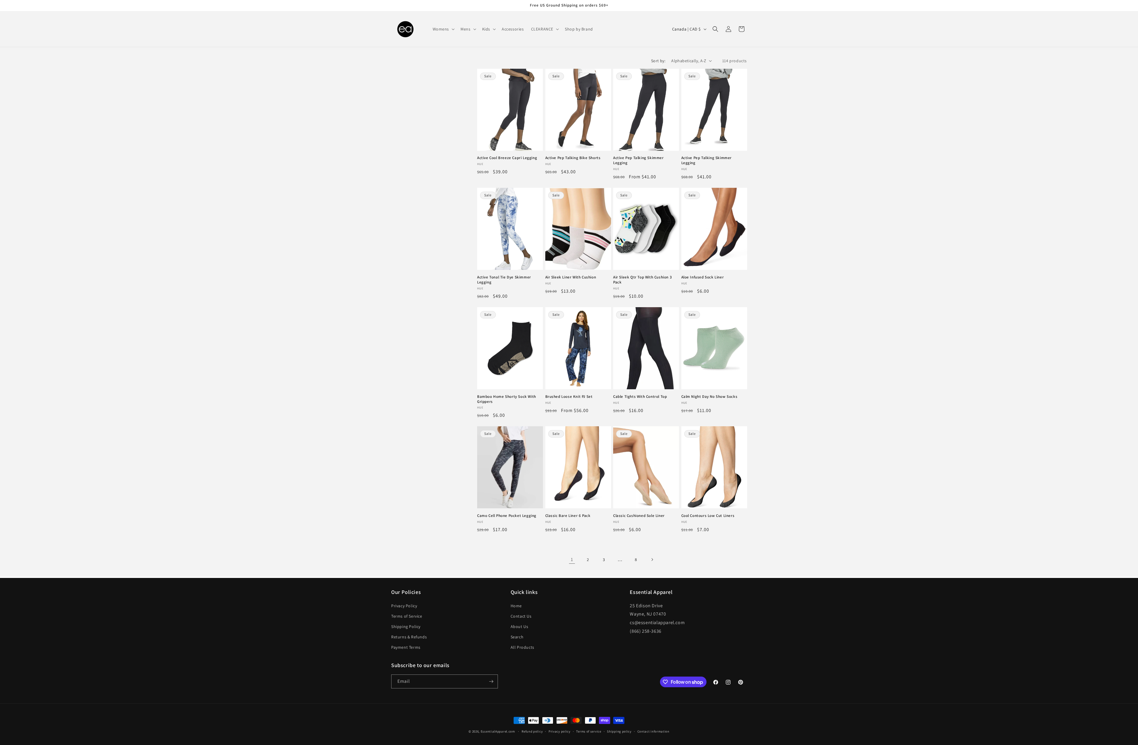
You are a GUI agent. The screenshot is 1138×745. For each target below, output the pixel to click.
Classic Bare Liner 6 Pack (568, 515)
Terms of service (588, 731)
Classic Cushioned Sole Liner (639, 515)
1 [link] (572, 559)
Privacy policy (559, 731)
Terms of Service (406, 616)
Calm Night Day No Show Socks (709, 396)
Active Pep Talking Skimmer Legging (638, 160)
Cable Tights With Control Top (640, 396)
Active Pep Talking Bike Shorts (573, 158)
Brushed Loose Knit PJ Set (569, 396)
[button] (443, 29)
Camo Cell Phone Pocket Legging (506, 515)
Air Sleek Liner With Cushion (570, 277)
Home (516, 605)
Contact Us (521, 616)
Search (517, 637)
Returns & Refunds (409, 637)
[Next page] (651, 559)
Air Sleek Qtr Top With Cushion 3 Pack (642, 280)
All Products (522, 647)
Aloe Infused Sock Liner (702, 277)
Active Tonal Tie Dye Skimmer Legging (504, 280)
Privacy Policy (404, 605)
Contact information (653, 731)
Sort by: (658, 60)
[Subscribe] (491, 681)
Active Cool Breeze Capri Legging (507, 158)
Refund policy (532, 731)
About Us (519, 626)
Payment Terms (406, 647)
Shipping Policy (406, 626)
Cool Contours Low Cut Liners (708, 515)
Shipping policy (619, 731)
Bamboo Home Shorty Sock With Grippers (506, 399)
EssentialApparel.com (498, 731)
